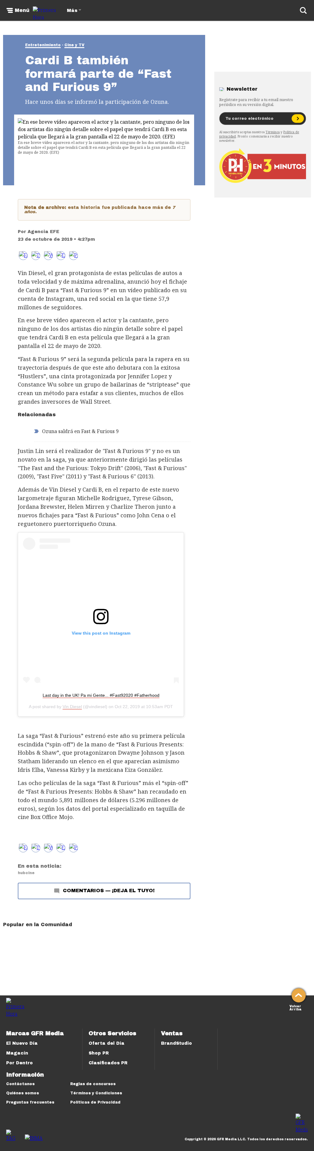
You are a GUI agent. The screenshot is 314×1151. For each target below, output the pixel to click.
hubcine (26, 873)
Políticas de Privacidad (95, 1102)
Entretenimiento (43, 45)
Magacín (17, 1053)
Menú (22, 10)
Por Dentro (19, 1063)
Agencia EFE (43, 231)
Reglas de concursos (93, 1084)
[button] (35, 255)
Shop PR (99, 1053)
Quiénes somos (22, 1093)
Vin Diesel (72, 706)
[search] (303, 10)
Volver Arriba (295, 1007)
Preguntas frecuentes (30, 1102)
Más (72, 10)
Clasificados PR (108, 1063)
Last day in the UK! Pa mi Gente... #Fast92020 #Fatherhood (101, 695)
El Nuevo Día (22, 1043)
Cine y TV (74, 45)
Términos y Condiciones (96, 1093)
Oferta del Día (106, 1043)
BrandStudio (176, 1043)
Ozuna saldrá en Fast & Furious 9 (80, 431)
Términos (273, 132)
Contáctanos (20, 1084)
